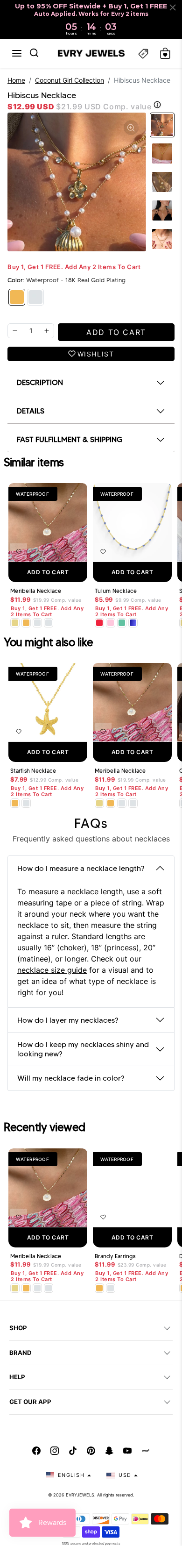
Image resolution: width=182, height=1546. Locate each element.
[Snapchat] (109, 1451)
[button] (17, 53)
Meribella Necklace (36, 591)
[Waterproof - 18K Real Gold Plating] (16, 297)
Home (16, 80)
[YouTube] (127, 1451)
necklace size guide (52, 970)
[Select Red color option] (99, 622)
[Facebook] (36, 1451)
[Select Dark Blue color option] (133, 622)
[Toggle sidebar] (143, 53)
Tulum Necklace (116, 591)
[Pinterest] (91, 1451)
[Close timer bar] (172, 7)
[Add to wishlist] (18, 551)
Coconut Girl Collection (69, 80)
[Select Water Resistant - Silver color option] (37, 622)
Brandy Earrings (115, 1256)
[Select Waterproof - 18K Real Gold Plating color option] (26, 622)
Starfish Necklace (33, 771)
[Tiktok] (73, 1451)
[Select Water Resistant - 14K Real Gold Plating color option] (15, 622)
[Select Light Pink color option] (110, 622)
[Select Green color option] (121, 622)
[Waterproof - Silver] (35, 297)
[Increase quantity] (47, 331)
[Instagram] (55, 1451)
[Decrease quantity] (15, 331)
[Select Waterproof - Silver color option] (48, 622)
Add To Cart (48, 572)
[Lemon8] (146, 1451)
